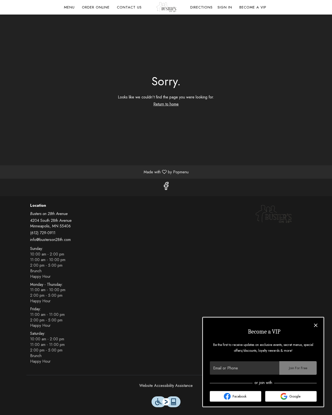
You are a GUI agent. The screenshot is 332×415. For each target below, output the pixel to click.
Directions (201, 7)
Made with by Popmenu (96, 171)
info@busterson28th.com (50, 239)
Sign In (225, 7)
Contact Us (129, 7)
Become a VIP (252, 7)
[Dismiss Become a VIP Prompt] (316, 325)
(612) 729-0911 (42, 233)
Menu (69, 7)
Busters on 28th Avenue (273, 214)
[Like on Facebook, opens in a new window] (166, 187)
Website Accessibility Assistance (166, 385)
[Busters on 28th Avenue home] (166, 7)
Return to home (166, 104)
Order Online (96, 7)
